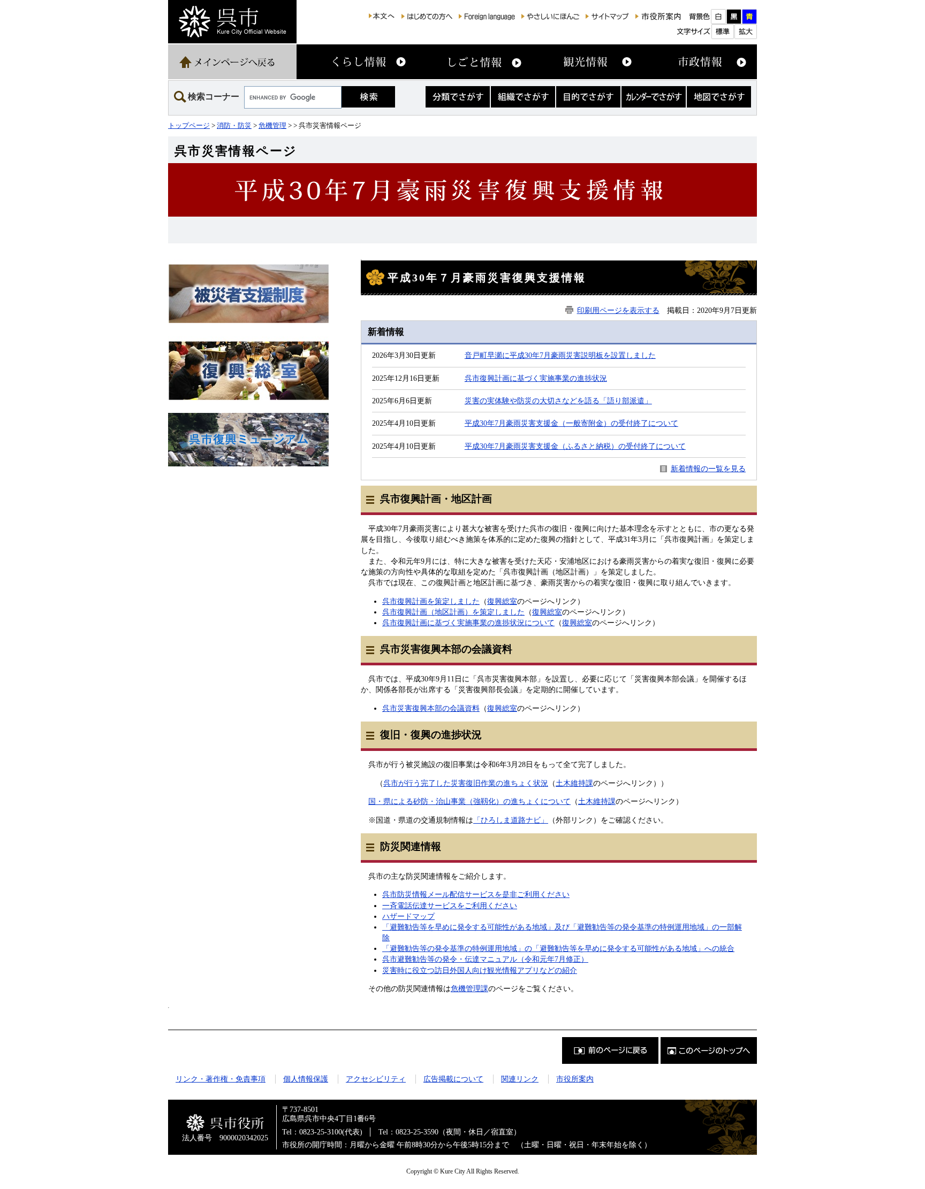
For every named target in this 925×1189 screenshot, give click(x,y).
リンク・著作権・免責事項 (221, 1079)
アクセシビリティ (376, 1079)
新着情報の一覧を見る (708, 468)
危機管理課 (469, 988)
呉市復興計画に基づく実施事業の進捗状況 (536, 378)
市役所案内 (575, 1079)
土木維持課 (574, 783)
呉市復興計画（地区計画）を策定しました (453, 612)
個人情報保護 (305, 1079)
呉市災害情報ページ (236, 151)
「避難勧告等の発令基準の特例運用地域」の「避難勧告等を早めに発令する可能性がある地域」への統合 (558, 948)
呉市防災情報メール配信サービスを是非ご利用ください (476, 894)
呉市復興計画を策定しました (431, 601)
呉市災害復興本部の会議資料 (431, 708)
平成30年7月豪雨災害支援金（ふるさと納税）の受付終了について (575, 446)
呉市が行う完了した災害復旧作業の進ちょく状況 (465, 783)
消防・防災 (234, 125)
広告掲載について (453, 1079)
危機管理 (272, 125)
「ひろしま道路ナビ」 (510, 820)
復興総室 (502, 601)
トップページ (189, 125)
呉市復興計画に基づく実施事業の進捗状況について (468, 622)
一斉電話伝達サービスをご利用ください (449, 905)
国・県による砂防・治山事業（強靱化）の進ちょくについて (469, 801)
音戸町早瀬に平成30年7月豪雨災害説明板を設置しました (560, 355)
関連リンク (520, 1079)
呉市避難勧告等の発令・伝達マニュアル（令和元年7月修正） (485, 959)
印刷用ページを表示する (618, 310)
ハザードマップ (408, 916)
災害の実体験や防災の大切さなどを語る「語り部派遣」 (558, 400)
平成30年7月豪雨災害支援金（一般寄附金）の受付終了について (571, 423)
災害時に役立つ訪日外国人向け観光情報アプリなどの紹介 (479, 970)
